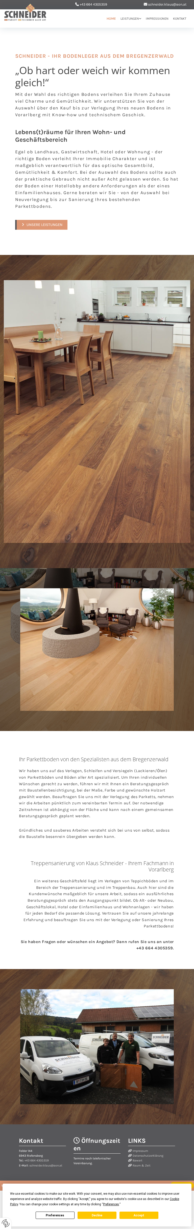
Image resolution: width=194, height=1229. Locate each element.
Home (111, 18)
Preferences (55, 1215)
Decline (97, 1215)
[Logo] (25, 12)
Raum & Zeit (142, 1165)
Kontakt (179, 18)
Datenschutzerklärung (148, 1155)
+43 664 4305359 (93, 4)
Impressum (140, 1151)
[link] (128, 18)
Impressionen (157, 18)
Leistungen (129, 18)
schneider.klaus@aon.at (167, 4)
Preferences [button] (111, 1204)
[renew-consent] (5, 1223)
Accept (139, 1215)
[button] (41, 225)
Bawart (137, 1160)
